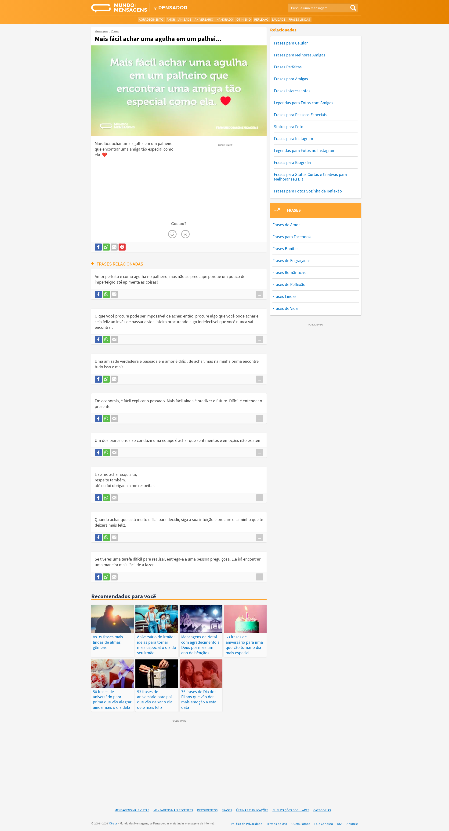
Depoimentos (207, 810)
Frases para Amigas (291, 78)
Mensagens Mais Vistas (132, 810)
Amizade (184, 19)
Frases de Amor (286, 224)
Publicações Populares (290, 810)
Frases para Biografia (292, 162)
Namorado (225, 19)
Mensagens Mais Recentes (173, 810)
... (259, 294)
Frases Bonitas (285, 248)
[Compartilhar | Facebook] (98, 247)
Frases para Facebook (291, 236)
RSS (339, 824)
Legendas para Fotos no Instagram (304, 150)
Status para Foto (288, 126)
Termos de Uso (276, 824)
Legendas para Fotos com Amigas (303, 102)
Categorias (322, 810)
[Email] (114, 247)
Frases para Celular (291, 43)
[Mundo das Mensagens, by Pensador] (156, 8)
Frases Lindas (299, 19)
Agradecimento (151, 19)
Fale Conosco (323, 824)
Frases (227, 810)
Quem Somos (300, 824)
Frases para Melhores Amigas (299, 55)
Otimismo (243, 19)
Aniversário (204, 19)
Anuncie (352, 824)
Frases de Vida (285, 308)
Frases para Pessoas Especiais (300, 114)
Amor (171, 19)
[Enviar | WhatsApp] (106, 247)
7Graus (113, 823)
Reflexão (261, 19)
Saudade (278, 19)
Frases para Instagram (293, 138)
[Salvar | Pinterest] (122, 247)
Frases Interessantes (292, 90)
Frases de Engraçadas (291, 260)
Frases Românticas (289, 272)
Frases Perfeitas (288, 67)
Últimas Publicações (252, 810)
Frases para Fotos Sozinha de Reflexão (308, 191)
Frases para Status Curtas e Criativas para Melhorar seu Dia (310, 177)
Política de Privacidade (246, 824)
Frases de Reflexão (288, 284)
